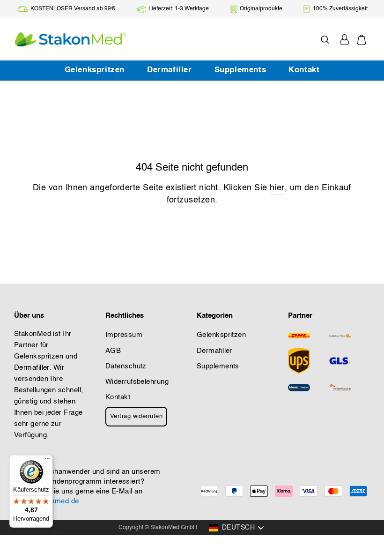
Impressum (123, 335)
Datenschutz (126, 366)
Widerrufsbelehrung (137, 382)
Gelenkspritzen (95, 70)
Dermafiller (169, 70)
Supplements (240, 70)
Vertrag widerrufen (136, 416)
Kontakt (303, 70)
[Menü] (47, 460)
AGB (113, 351)
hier (277, 188)
